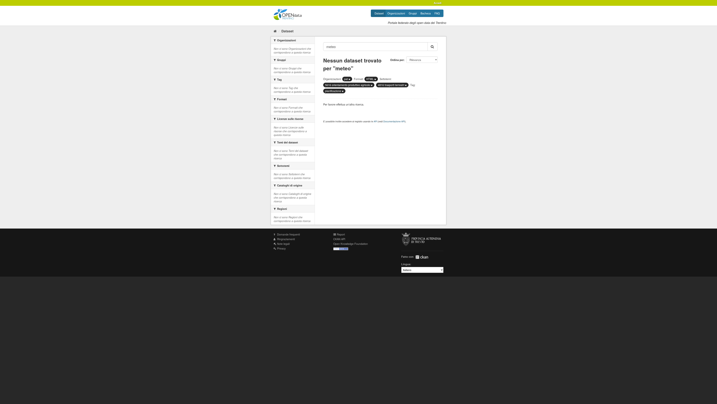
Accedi (438, 3)
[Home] (275, 30)
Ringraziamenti (285, 239)
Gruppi (413, 13)
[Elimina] (349, 79)
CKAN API (339, 239)
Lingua (405, 264)
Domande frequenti (288, 234)
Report (340, 234)
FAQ (437, 13)
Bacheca (425, 13)
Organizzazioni (396, 13)
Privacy (281, 248)
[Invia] (433, 46)
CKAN (421, 257)
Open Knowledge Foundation (350, 244)
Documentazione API (394, 121)
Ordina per (397, 60)
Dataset (379, 13)
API (375, 121)
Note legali (283, 244)
